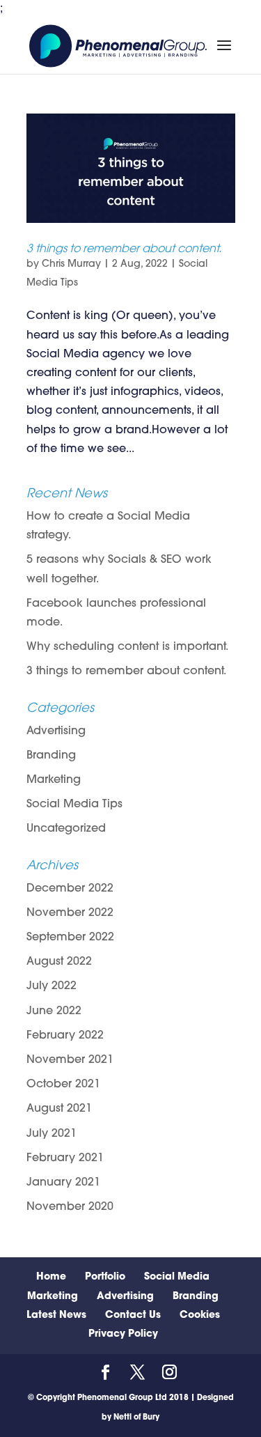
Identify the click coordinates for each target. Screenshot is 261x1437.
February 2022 (65, 1035)
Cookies (200, 1315)
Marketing (53, 780)
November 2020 (69, 1207)
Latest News (56, 1315)
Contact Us (133, 1315)
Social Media (176, 1277)
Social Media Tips (74, 804)
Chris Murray (71, 264)
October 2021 (63, 1084)
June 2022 (53, 1011)
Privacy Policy (123, 1334)
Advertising (56, 731)
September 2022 (70, 937)
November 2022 (69, 913)
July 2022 (51, 986)
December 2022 (69, 888)
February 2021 (65, 1158)
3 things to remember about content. (123, 249)
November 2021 (69, 1060)
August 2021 (59, 1108)
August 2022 (59, 962)
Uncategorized (66, 828)
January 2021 (63, 1182)
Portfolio (105, 1277)
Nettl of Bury (136, 1418)
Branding (51, 755)
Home (51, 1277)
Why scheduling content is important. (127, 647)
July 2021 (51, 1134)
